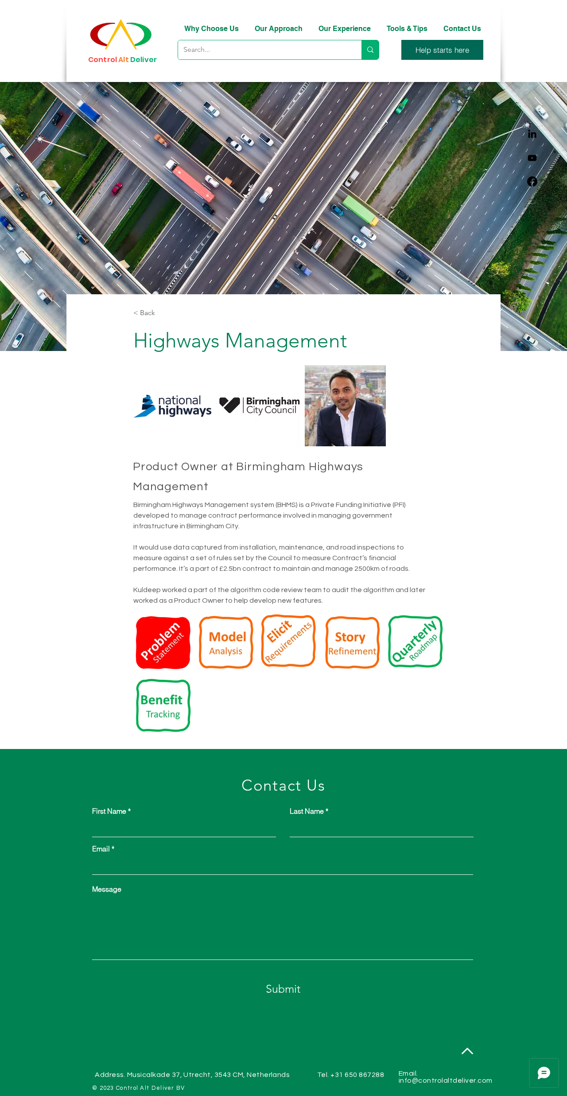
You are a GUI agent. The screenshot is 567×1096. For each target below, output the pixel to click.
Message (106, 889)
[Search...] (370, 49)
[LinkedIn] (532, 134)
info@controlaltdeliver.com (445, 1080)
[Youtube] (532, 158)
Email (101, 848)
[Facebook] (532, 181)
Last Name (307, 811)
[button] (442, 50)
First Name (109, 811)
